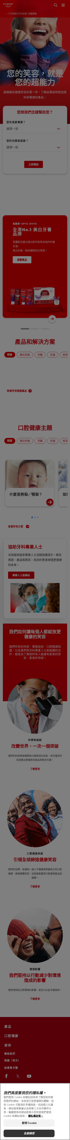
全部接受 (29, 1133)
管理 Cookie (29, 1122)
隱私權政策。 (35, 1116)
